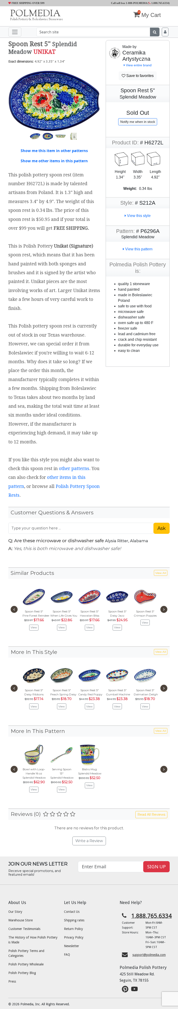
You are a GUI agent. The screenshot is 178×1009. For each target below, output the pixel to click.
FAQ (67, 954)
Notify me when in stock (137, 122)
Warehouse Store (20, 920)
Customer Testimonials (24, 929)
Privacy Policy (73, 937)
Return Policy (73, 929)
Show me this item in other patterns (54, 150)
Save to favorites (139, 76)
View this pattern (138, 249)
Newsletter (71, 946)
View (34, 627)
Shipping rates (74, 920)
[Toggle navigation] (14, 32)
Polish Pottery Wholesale (26, 964)
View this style (138, 216)
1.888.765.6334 (160, 3)
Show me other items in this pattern (54, 160)
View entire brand (138, 65)
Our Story (15, 912)
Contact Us (71, 912)
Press (12, 981)
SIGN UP (156, 866)
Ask (161, 528)
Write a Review (89, 841)
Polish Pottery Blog (22, 973)
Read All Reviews (151, 814)
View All (160, 573)
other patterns (74, 468)
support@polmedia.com (149, 955)
